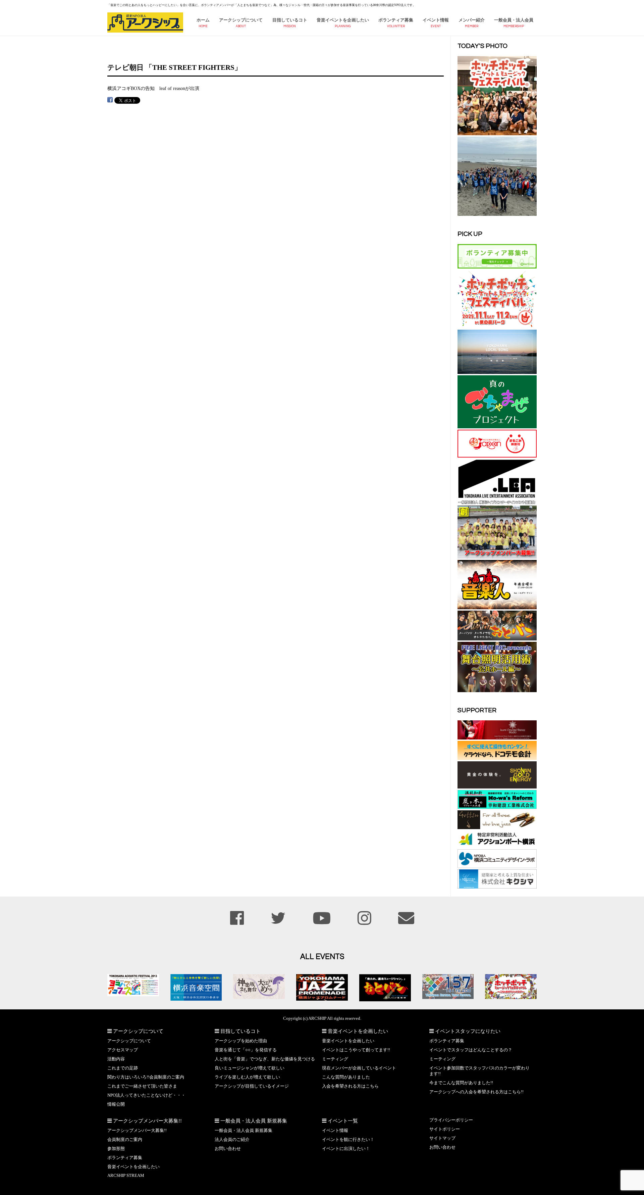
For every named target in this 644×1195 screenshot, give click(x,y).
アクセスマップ (122, 1050)
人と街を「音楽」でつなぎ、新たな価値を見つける (265, 1059)
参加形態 (116, 1148)
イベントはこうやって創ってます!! (356, 1050)
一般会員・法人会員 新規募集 (243, 1130)
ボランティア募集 (395, 20)
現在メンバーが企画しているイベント (359, 1068)
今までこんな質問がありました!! (461, 1083)
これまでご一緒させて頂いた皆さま (142, 1086)
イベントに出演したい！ (346, 1148)
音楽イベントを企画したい (343, 20)
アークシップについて (241, 20)
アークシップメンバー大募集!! (137, 1130)
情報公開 (116, 1104)
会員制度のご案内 (124, 1139)
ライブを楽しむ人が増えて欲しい (247, 1077)
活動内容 (116, 1059)
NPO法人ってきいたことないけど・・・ (146, 1095)
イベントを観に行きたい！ (348, 1139)
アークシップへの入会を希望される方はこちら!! (476, 1092)
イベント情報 (436, 20)
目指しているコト (289, 20)
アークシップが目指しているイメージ (252, 1086)
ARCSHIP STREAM (125, 1175)
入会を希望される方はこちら (350, 1086)
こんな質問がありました (346, 1077)
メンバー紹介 (472, 20)
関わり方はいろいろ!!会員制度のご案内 (145, 1077)
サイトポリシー (444, 1129)
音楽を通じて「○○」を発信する (246, 1050)
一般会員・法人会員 (513, 20)
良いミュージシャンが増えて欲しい (249, 1068)
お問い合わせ (228, 1148)
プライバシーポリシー (451, 1120)
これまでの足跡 (122, 1068)
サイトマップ (442, 1138)
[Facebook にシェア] (110, 100)
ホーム (203, 20)
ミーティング (335, 1059)
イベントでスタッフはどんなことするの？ (470, 1050)
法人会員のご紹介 (232, 1139)
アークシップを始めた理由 (241, 1041)
